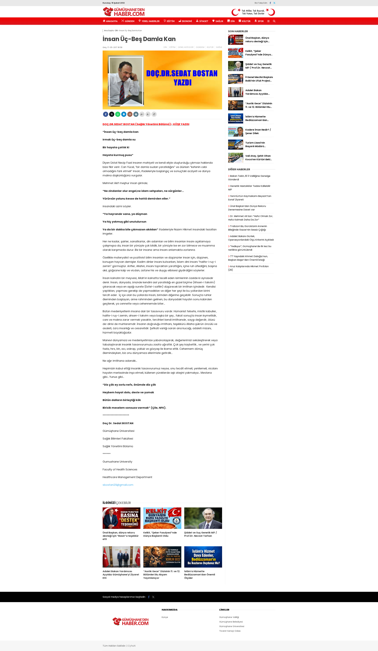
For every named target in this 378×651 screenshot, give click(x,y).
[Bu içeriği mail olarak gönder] (129, 114)
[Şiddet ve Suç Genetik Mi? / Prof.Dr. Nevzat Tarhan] (203, 518)
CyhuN (131, 645)
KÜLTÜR (210, 47)
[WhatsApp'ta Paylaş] (117, 114)
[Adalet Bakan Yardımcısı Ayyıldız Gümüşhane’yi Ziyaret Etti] (121, 557)
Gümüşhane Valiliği (229, 617)
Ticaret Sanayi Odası (230, 630)
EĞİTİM (172, 47)
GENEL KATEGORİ (185, 47)
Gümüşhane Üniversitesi (231, 626)
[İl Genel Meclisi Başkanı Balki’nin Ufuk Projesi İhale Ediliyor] (235, 83)
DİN (165, 47)
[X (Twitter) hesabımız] (274, 2)
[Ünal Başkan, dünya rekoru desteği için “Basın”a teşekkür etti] (121, 518)
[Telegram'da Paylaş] (123, 114)
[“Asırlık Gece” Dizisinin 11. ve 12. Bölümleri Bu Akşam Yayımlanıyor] (162, 557)
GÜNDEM (200, 47)
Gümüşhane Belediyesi (231, 621)
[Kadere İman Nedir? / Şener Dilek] (235, 135)
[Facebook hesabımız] (270, 2)
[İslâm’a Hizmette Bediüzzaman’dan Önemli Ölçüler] (203, 557)
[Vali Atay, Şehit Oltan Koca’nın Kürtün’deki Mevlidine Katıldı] (235, 162)
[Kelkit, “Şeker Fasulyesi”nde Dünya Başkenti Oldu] (162, 518)
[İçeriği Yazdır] (136, 114)
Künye (165, 617)
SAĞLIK (219, 47)
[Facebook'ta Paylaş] (105, 114)
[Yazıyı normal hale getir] (154, 114)
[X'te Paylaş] (111, 114)
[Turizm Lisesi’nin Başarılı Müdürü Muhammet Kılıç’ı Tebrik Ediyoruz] (235, 148)
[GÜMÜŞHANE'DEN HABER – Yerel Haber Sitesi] (124, 15)
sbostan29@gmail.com (118, 485)
